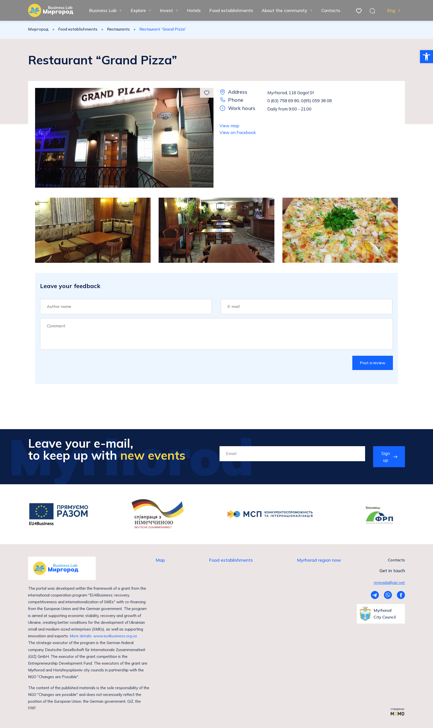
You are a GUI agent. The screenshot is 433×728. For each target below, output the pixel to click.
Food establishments (231, 10)
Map (160, 560)
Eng (391, 10)
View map (229, 125)
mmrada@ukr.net (389, 582)
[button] (426, 56)
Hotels (194, 10)
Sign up (385, 457)
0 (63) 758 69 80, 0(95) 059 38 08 (299, 100)
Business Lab (103, 10)
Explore (138, 10)
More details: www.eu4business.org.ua (103, 636)
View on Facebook (238, 132)
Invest (166, 10)
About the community (284, 10)
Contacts (330, 10)
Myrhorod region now (319, 560)
